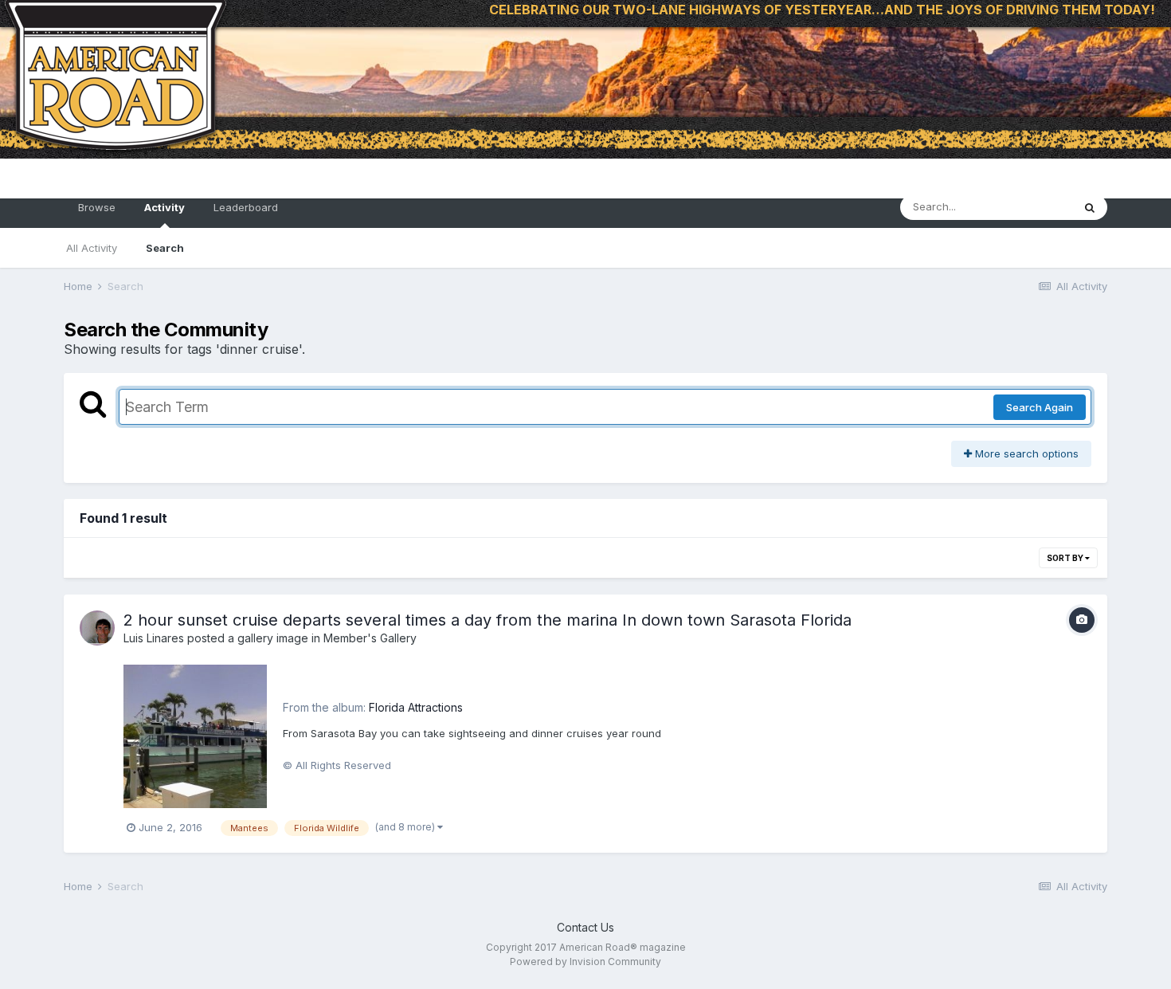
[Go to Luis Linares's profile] (97, 628)
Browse (97, 207)
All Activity (91, 247)
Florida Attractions (416, 707)
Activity (164, 207)
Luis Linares (153, 638)
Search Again (1039, 407)
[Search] (1089, 207)
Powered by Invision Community (585, 961)
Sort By (1066, 558)
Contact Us (585, 927)
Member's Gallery (370, 638)
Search (165, 247)
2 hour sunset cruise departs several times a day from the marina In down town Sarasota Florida (487, 620)
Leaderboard (245, 207)
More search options (1025, 453)
